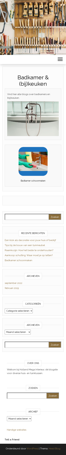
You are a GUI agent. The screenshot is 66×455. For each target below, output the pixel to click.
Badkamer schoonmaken (33, 181)
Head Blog (54, 448)
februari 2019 (12, 288)
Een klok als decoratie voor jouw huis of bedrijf (30, 240)
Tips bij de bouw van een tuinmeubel (25, 245)
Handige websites (16, 429)
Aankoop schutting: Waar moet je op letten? (29, 255)
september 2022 (13, 283)
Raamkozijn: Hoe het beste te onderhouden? (29, 250)
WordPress (32, 448)
